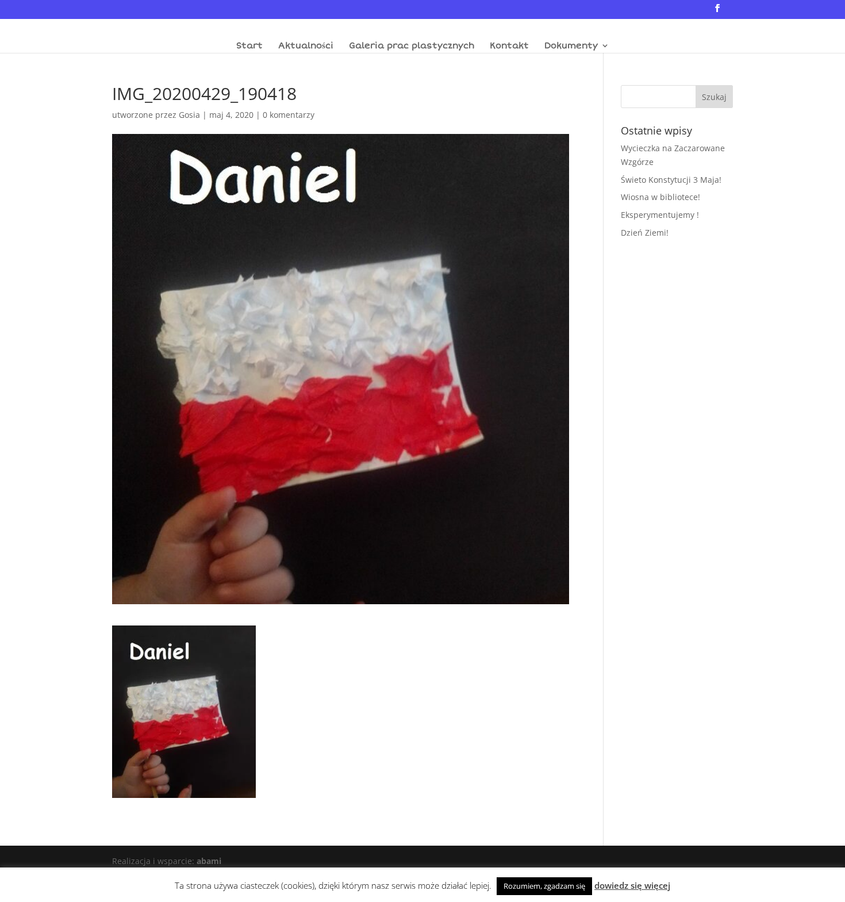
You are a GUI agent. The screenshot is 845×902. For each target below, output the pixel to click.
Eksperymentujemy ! (660, 214)
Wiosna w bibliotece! (660, 196)
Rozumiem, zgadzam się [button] (544, 886)
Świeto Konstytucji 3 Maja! (671, 179)
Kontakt (509, 46)
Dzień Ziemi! (645, 232)
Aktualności (305, 46)
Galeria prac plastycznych (411, 46)
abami (209, 860)
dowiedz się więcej (632, 885)
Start (249, 46)
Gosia (189, 114)
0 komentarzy (288, 114)
